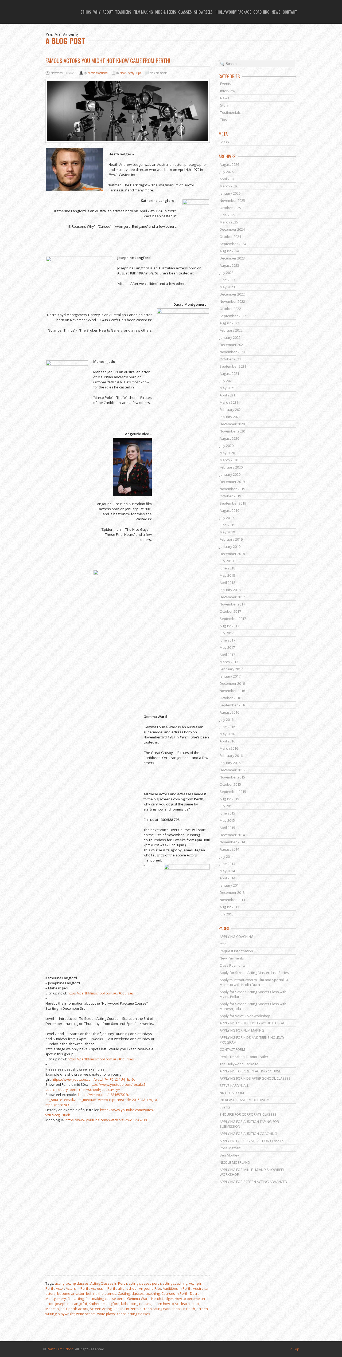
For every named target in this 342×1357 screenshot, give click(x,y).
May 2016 (227, 733)
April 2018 (227, 582)
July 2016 (227, 719)
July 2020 (227, 445)
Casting (124, 1293)
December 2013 (232, 892)
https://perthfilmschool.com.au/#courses (101, 993)
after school (127, 1288)
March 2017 (229, 661)
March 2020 (229, 460)
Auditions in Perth (177, 1288)
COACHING (261, 11)
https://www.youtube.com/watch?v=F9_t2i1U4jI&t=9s (93, 1079)
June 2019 (227, 524)
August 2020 (229, 438)
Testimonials (230, 112)
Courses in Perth (174, 1293)
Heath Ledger (162, 1298)
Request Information (236, 951)
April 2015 (227, 827)
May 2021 (227, 388)
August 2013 (229, 906)
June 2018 (227, 568)
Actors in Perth (77, 1288)
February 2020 (231, 467)
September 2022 (233, 315)
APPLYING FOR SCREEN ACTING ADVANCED (253, 1181)
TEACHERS (123, 11)
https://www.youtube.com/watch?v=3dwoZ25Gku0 (106, 1120)
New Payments (232, 958)
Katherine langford (104, 1303)
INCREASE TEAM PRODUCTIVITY (244, 1100)
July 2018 (227, 560)
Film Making (143, 11)
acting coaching (174, 1283)
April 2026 (227, 178)
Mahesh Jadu (56, 1308)
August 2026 (229, 164)
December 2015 (232, 770)
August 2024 (229, 251)
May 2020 (227, 452)
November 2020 (232, 431)
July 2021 (227, 380)
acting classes (77, 1283)
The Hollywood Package (239, 1063)
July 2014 (227, 856)
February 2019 (231, 539)
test (223, 943)
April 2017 (227, 654)
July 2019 (227, 517)
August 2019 (229, 510)
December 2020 (232, 424)
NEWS (276, 11)
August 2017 (229, 625)
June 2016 (227, 726)
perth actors (78, 1308)
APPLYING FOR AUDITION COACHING (248, 1133)
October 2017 (230, 611)
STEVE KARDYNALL (234, 1085)
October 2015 (230, 784)
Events (225, 83)
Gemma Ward (138, 1298)
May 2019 (227, 532)
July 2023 (227, 272)
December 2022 (232, 294)
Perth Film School (60, 1349)
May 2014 (227, 870)
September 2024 (233, 243)
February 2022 (231, 330)
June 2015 (227, 813)
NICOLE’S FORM (232, 1092)
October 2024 (230, 236)
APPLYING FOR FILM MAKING (242, 1030)
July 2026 (227, 171)
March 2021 (229, 402)
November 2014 (232, 842)
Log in (224, 142)
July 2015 (227, 806)
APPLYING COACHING (237, 936)
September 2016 (233, 705)
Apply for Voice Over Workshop (245, 1015)
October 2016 (230, 697)
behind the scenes (101, 1293)
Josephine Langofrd (71, 1303)
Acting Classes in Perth (108, 1283)
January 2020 (230, 474)
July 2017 (227, 633)
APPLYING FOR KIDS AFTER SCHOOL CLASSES (255, 1078)
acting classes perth (145, 1283)
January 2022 (230, 337)
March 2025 (229, 222)
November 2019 (232, 488)
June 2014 (227, 863)
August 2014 (229, 849)
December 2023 (232, 258)
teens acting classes (133, 1313)
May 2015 (227, 820)
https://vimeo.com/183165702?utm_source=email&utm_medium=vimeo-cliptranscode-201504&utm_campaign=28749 (101, 1099)
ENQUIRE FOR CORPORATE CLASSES (248, 1114)
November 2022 (232, 301)
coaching (152, 1293)
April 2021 (227, 395)
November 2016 (232, 690)
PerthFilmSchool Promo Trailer (244, 1056)
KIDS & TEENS (165, 11)
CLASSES (185, 11)
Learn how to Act (166, 1303)
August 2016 (229, 712)
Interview (227, 90)
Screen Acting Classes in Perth (114, 1308)
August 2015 (229, 798)
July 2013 (227, 914)
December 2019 (232, 481)
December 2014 (232, 834)
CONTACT (290, 11)
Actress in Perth (103, 1288)
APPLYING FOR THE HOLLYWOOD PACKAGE (253, 1023)
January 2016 (230, 762)
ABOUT (108, 11)
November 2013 (232, 899)
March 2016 (229, 748)
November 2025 (232, 200)
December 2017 (232, 597)
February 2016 (231, 755)
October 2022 (230, 308)
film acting (76, 1298)
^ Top (294, 1349)
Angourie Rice (150, 1288)
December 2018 (232, 553)
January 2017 (230, 676)
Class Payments (233, 965)
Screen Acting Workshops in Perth (167, 1308)
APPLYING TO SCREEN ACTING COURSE (250, 1071)
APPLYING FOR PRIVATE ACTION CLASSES (252, 1140)
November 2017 (232, 604)
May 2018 (227, 575)
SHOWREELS (203, 11)
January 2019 (230, 546)
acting (59, 1283)
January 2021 (230, 416)
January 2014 (230, 885)
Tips (138, 73)
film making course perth (106, 1298)
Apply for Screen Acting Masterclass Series (254, 972)
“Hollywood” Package (233, 11)
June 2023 (227, 279)
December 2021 (232, 344)
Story (131, 73)
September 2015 (233, 791)
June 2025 (227, 215)
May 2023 (227, 287)
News (123, 73)
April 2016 (227, 741)
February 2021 (231, 409)
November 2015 (232, 777)
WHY (96, 11)
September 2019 (233, 503)
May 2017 (227, 647)
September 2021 (233, 366)
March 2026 (229, 186)
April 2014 (227, 878)
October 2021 (230, 359)
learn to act (190, 1303)
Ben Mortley (229, 1155)
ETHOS (86, 11)
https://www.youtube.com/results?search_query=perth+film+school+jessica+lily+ (95, 1087)
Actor (60, 1288)
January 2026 (230, 193)
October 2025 (230, 207)
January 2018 (230, 589)
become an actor (70, 1293)
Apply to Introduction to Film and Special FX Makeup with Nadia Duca (254, 982)
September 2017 (233, 618)
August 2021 (229, 373)
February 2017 (231, 669)
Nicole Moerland (98, 73)
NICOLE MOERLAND (235, 1162)
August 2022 (229, 323)
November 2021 (232, 351)
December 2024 (232, 229)
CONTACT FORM (232, 1049)
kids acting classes (136, 1303)
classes (137, 1293)
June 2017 (227, 640)
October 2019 (230, 496)
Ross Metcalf (230, 1148)
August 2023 (229, 265)
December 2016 (232, 683)
